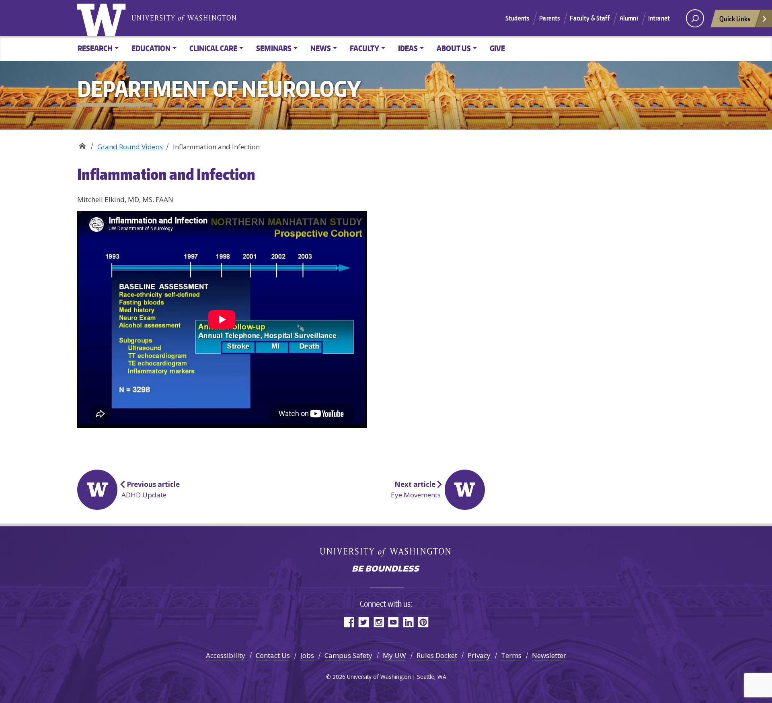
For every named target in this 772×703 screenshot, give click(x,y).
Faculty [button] (364, 48)
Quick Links (734, 18)
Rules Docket (437, 655)
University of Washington (103, 18)
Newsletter (549, 655)
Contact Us (273, 655)
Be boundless (386, 569)
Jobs (307, 655)
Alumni (629, 18)
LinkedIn (408, 621)
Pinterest (423, 621)
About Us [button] (454, 48)
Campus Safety (348, 655)
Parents (549, 18)
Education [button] (150, 48)
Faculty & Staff (589, 18)
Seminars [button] (274, 48)
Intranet (659, 18)
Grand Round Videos (130, 146)
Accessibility (225, 655)
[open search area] (695, 18)
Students (517, 18)
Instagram (378, 621)
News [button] (320, 48)
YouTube (393, 621)
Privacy (479, 655)
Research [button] (95, 48)
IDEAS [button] (408, 48)
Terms (511, 655)
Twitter (363, 621)
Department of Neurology (82, 144)
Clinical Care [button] (213, 48)
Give (497, 48)
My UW (394, 655)
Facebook (348, 621)
